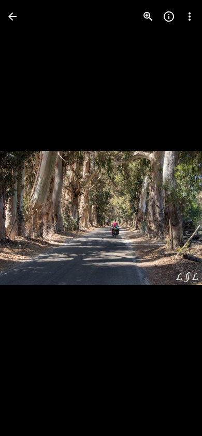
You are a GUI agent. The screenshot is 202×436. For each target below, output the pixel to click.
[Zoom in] (148, 16)
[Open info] (168, 16)
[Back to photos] (12, 16)
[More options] (189, 16)
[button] (172, 218)
